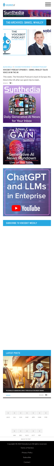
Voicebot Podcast (39, 67)
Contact (27, 462)
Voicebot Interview (22, 67)
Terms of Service (27, 448)
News (8, 395)
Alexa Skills (7, 67)
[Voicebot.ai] (21, 4)
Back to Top (26, 439)
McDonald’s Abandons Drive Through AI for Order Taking (25, 390)
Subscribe (27, 457)
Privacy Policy (27, 452)
